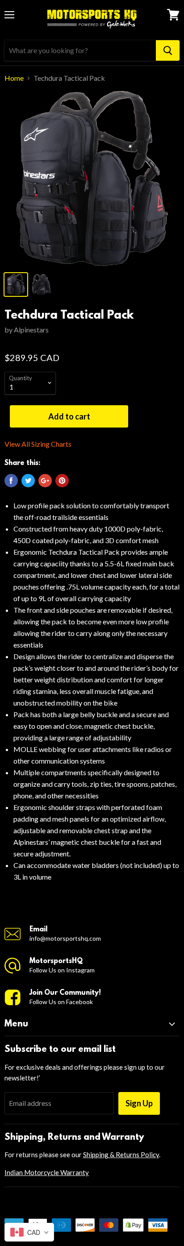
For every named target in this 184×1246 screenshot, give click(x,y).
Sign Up (139, 1103)
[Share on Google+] (45, 480)
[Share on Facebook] (11, 480)
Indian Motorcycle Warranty (46, 1172)
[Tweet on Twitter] (28, 480)
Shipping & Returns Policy (121, 1154)
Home (14, 78)
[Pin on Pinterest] (62, 480)
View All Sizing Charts (37, 444)
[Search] (168, 50)
